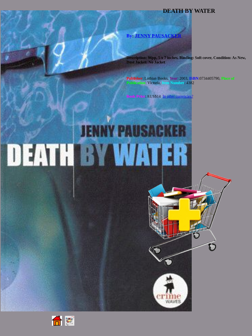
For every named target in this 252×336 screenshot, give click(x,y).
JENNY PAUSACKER (158, 35)
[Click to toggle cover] (96, 160)
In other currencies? (178, 96)
